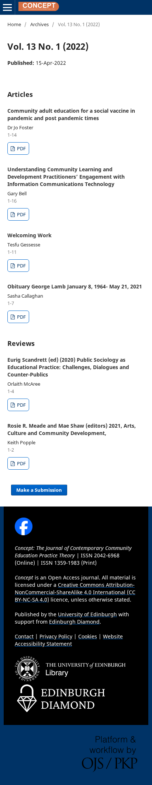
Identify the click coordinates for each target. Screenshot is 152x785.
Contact (24, 636)
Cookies (87, 636)
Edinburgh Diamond (74, 621)
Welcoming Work (29, 235)
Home (14, 24)
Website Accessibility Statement (69, 640)
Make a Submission (39, 490)
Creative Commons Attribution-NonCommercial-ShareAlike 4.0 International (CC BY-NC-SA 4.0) (75, 592)
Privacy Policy (55, 636)
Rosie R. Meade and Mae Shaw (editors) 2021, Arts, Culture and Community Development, (71, 429)
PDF (21, 148)
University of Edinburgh (87, 614)
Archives (39, 24)
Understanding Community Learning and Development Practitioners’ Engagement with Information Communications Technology (66, 177)
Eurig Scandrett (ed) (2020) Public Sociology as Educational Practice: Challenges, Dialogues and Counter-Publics (68, 367)
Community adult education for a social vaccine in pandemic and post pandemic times (71, 114)
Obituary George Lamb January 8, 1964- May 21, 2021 (74, 286)
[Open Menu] (7, 7)
